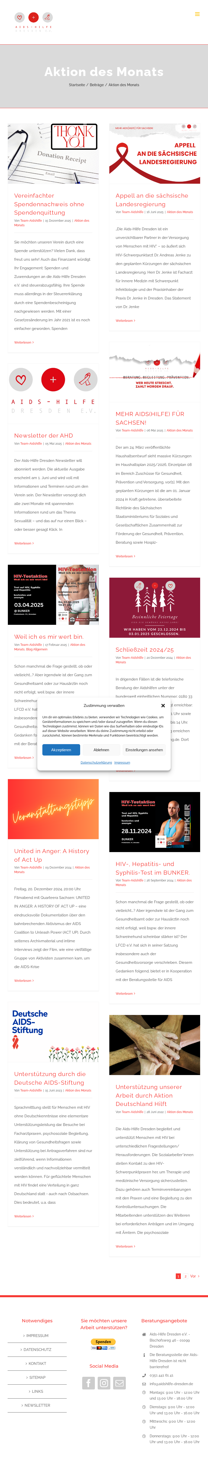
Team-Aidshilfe (31, 220)
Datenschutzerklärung (96, 762)
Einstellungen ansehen (144, 750)
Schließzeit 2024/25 (145, 649)
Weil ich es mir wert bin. (49, 636)
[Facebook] (88, 1383)
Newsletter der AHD (43, 435)
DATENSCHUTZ (37, 1349)
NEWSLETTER (37, 1405)
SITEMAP (37, 1377)
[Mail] (119, 1383)
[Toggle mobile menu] (197, 14)
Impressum (122, 762)
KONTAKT (37, 1363)
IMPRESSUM (37, 1335)
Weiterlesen (22, 342)
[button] (163, 705)
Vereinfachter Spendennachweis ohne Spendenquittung (49, 204)
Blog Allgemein (36, 649)
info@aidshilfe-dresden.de (171, 1384)
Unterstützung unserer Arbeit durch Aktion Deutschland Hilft (149, 1095)
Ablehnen (101, 750)
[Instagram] (104, 1383)
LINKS (37, 1391)
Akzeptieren (61, 750)
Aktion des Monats (180, 212)
